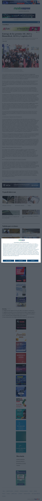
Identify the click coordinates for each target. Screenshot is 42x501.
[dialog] (21, 250)
